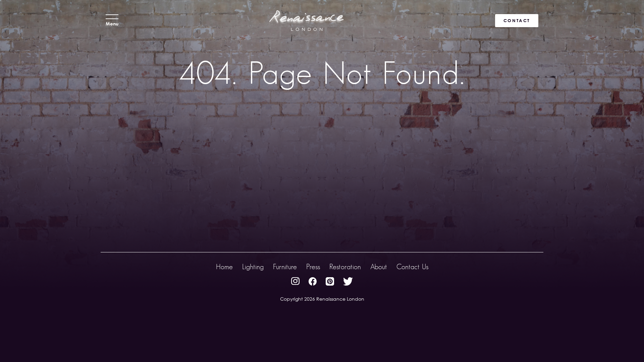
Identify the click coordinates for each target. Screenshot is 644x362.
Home (224, 266)
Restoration (345, 266)
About (378, 266)
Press (313, 266)
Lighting (253, 266)
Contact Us (412, 266)
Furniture (285, 266)
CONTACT (516, 20)
